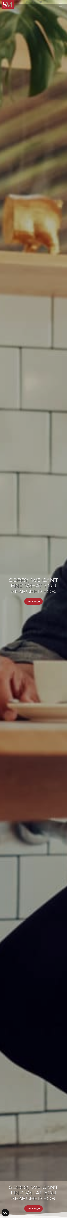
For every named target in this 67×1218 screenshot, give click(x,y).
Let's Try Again (33, 601)
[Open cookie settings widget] (5, 1212)
